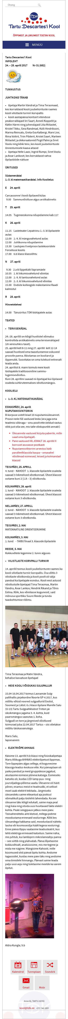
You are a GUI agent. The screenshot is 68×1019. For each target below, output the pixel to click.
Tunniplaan (34, 972)
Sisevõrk (50, 972)
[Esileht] (34, 20)
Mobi (42, 987)
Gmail (26, 987)
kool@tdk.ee (27, 1008)
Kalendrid (18, 972)
